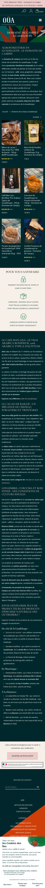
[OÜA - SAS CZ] (11, 21)
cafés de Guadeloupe (29, 399)
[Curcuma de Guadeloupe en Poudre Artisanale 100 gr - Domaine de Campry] (33, 180)
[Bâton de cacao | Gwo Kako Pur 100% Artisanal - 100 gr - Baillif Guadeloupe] (11, 132)
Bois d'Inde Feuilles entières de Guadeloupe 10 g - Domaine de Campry (33, 151)
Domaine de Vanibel (13, 632)
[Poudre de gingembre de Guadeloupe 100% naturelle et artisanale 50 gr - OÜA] (11, 231)
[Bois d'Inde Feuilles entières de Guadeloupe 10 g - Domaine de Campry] (33, 132)
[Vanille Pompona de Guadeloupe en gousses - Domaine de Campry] (33, 231)
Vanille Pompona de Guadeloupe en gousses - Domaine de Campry (33, 250)
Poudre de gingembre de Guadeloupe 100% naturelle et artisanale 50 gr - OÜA (11, 250)
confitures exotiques (14, 5)
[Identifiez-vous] (31, 11)
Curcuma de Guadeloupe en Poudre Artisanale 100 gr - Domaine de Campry (33, 200)
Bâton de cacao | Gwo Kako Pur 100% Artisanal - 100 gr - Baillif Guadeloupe (10, 151)
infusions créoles (35, 5)
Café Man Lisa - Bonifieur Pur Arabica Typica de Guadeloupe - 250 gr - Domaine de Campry (11, 200)
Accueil (5, 112)
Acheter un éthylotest (22, 756)
